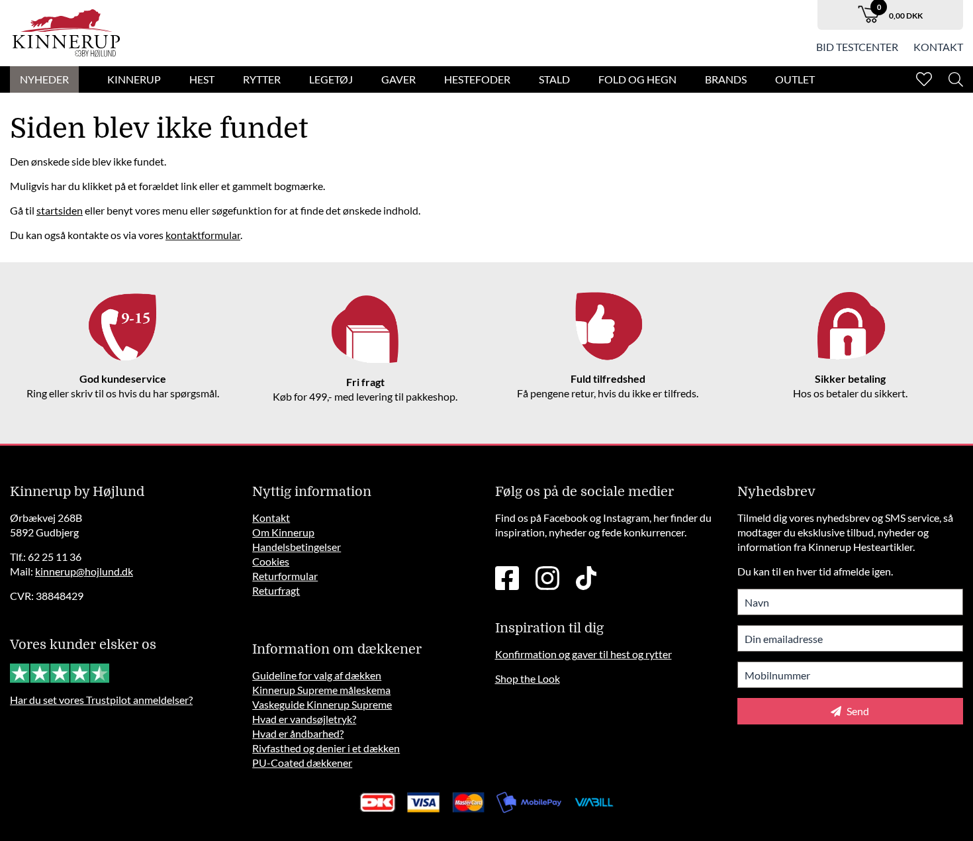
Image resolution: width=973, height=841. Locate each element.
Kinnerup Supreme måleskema (321, 689)
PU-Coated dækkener (302, 762)
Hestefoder (477, 79)
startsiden (59, 210)
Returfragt (276, 590)
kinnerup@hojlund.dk (84, 571)
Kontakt (938, 46)
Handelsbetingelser (296, 546)
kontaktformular (202, 234)
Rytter (262, 79)
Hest (201, 79)
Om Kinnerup (283, 532)
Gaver (398, 79)
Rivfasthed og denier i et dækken (326, 748)
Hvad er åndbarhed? (298, 733)
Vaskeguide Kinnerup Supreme (322, 704)
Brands (726, 79)
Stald (554, 79)
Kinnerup (134, 79)
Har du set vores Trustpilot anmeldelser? (101, 699)
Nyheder (44, 79)
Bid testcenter (857, 46)
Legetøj (331, 79)
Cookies (270, 561)
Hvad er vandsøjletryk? (304, 719)
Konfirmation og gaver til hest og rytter (583, 654)
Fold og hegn (637, 79)
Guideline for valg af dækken (316, 675)
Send (857, 711)
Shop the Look (527, 678)
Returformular (285, 575)
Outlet (795, 79)
